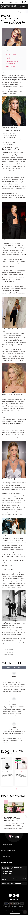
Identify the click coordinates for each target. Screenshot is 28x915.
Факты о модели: (11, 54)
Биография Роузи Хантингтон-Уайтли (15, 57)
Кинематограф (10, 63)
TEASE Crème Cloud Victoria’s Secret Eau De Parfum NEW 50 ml (21, 775)
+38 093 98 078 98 (7, 873)
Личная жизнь (10, 66)
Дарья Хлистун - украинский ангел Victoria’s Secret (12, 819)
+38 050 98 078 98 (7, 871)
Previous (12, 789)
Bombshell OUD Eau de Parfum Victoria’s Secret (7, 775)
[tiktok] (14, 895)
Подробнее (3, 7)
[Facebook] (10, 895)
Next (16, 789)
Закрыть (24, 6)
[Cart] (25, 2)
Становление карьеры (12, 61)
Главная (3, 12)
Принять (14, 911)
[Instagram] (17, 895)
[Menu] (2, 2)
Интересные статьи (12, 12)
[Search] (22, 2)
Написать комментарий (14, 667)
